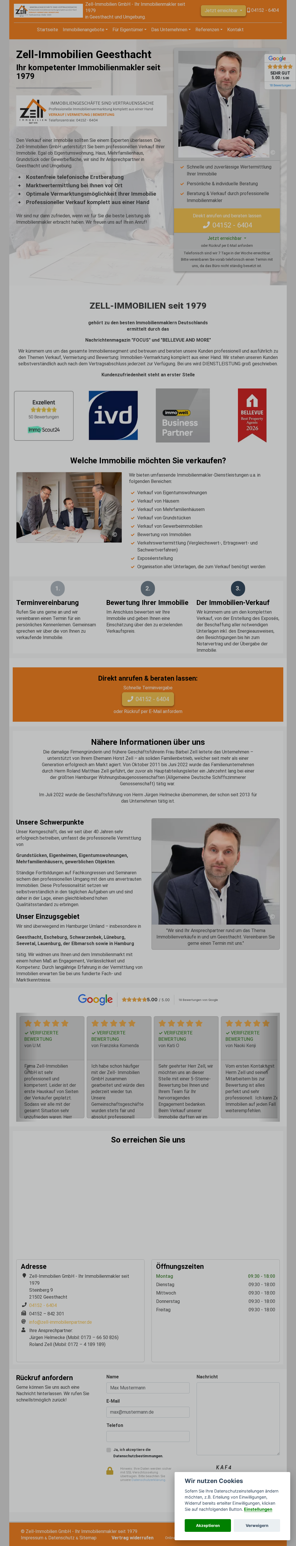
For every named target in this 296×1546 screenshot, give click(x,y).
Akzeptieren (208, 1525)
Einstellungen (258, 1509)
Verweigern (257, 1525)
